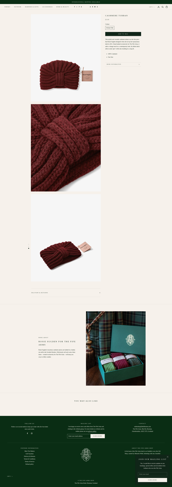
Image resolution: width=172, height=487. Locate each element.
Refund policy (30, 464)
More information (114, 64)
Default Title (109, 28)
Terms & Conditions (29, 459)
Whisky (7, 7)
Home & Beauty (62, 7)
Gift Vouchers (30, 453)
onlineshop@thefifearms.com (142, 426)
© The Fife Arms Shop (86, 480)
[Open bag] (167, 7)
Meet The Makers (30, 451)
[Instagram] (31, 433)
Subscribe (152, 480)
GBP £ (151, 7)
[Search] (163, 7)
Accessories (47, 7)
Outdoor (17, 7)
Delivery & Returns (39, 292)
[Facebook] (27, 433)
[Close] (167, 457)
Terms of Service (29, 461)
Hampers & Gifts (32, 7)
